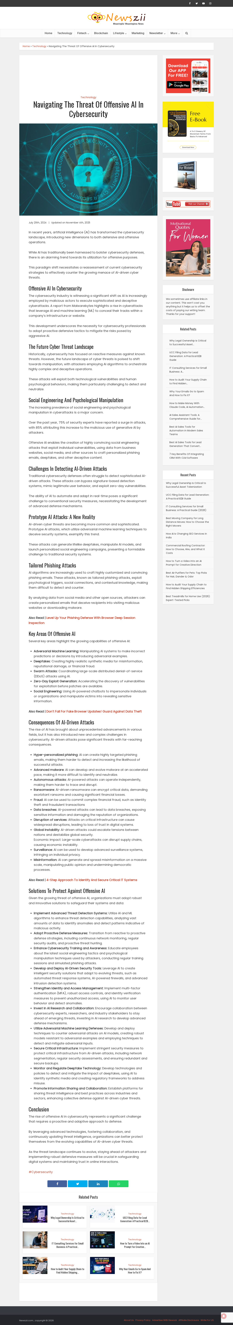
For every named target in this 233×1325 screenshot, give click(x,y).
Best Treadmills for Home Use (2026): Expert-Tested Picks (188, 598)
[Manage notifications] (224, 1316)
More (174, 33)
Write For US (207, 1320)
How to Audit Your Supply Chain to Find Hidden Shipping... (67, 1270)
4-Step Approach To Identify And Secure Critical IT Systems (91, 880)
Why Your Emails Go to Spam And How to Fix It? (135, 1270)
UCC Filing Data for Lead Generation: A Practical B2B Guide (187, 496)
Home (48, 33)
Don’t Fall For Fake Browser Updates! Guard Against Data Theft (94, 711)
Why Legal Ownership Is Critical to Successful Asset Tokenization (186, 485)
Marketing (138, 33)
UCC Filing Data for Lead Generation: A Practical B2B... (135, 1219)
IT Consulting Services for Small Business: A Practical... (67, 1245)
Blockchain (101, 33)
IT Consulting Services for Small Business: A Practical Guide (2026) (186, 508)
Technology (64, 33)
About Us (129, 1320)
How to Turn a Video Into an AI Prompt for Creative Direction (184, 562)
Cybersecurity (42, 1172)
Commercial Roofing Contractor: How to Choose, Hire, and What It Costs (185, 549)
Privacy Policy (142, 1320)
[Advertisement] (88, 72)
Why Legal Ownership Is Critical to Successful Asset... (67, 1219)
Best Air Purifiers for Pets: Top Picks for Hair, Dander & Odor (186, 574)
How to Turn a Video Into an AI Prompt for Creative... (135, 1245)
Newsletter (156, 33)
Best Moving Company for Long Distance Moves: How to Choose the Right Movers (187, 521)
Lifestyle (118, 33)
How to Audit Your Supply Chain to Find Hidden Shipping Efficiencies (186, 586)
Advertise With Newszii (164, 1320)
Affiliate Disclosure (189, 1320)
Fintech (81, 33)
